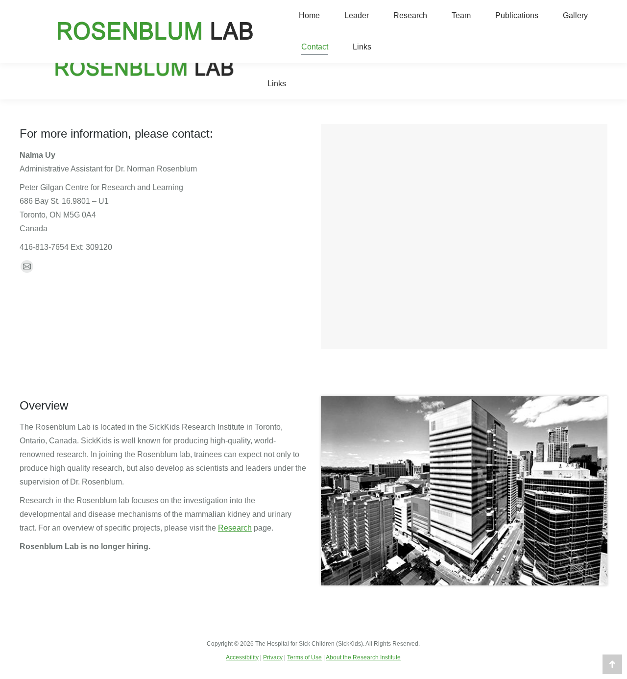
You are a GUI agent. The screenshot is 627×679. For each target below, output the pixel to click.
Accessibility (242, 657)
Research (235, 528)
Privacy (273, 657)
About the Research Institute (363, 657)
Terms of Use (304, 657)
